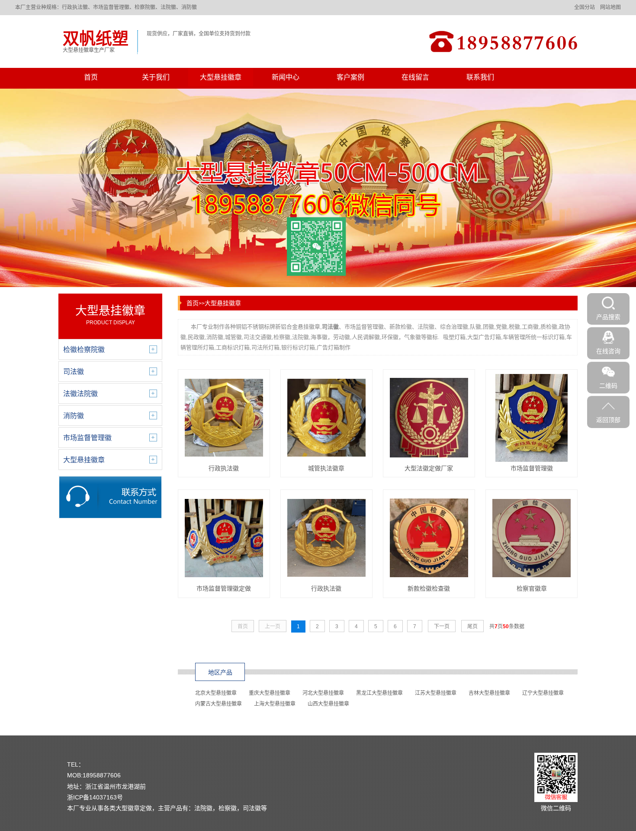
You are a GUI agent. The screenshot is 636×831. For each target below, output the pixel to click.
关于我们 (156, 77)
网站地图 (610, 7)
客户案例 (350, 77)
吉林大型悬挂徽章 (489, 693)
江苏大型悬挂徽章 (435, 693)
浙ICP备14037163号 (95, 797)
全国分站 (584, 7)
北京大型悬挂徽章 (216, 693)
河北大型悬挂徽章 (323, 693)
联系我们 (480, 77)
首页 (91, 77)
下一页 (442, 626)
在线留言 (415, 77)
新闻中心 (285, 77)
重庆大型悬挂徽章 (269, 693)
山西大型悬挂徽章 (328, 704)
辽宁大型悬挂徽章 (543, 693)
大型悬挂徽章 (220, 77)
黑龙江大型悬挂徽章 (379, 693)
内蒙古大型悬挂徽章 (218, 704)
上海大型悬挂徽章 (275, 704)
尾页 (472, 626)
